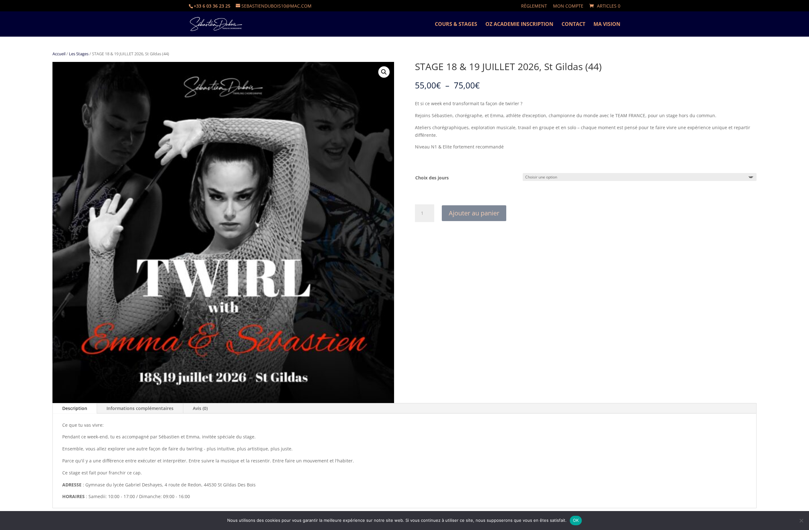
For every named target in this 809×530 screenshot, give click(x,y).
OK (576, 520)
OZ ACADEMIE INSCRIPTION (519, 24)
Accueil (58, 54)
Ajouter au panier (474, 213)
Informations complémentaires (139, 408)
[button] (384, 72)
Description (74, 408)
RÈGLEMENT (534, 6)
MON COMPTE (568, 6)
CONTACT (573, 24)
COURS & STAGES (456, 24)
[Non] (801, 520)
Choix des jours (432, 178)
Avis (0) (200, 408)
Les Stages (78, 54)
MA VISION (606, 24)
